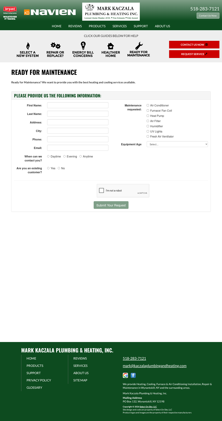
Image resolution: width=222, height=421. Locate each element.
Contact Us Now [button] (208, 15)
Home (56, 26)
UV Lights (156, 131)
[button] (111, 205)
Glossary (34, 387)
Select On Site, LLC (148, 406)
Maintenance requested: (133, 107)
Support (141, 26)
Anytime (88, 156)
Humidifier (156, 126)
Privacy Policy (39, 380)
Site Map (80, 380)
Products (97, 26)
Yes (53, 168)
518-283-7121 (134, 358)
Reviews (75, 26)
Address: (36, 122)
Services (120, 26)
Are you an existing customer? (29, 170)
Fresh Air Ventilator (162, 136)
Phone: (37, 139)
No (63, 168)
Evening (72, 156)
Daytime (56, 156)
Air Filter (155, 121)
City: (39, 131)
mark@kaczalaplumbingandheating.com (154, 365)
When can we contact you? (33, 158)
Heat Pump (157, 116)
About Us (162, 26)
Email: (38, 148)
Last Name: (34, 114)
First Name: (34, 105)
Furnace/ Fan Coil (161, 110)
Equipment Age (131, 144)
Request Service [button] (193, 54)
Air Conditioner (159, 105)
